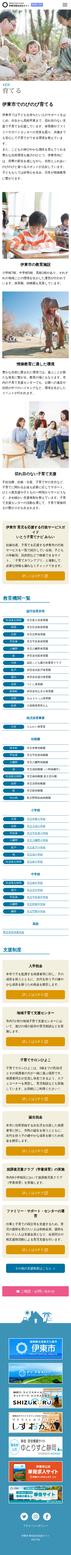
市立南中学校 (35, 882)
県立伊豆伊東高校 (13, 932)
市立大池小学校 (36, 826)
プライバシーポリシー (35, 1525)
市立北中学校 (35, 890)
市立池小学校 (35, 854)
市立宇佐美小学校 (37, 833)
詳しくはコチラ (33, 575)
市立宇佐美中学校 (37, 897)
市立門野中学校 (36, 911)
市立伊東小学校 (36, 818)
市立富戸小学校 (36, 847)
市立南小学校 (35, 861)
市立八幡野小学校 (37, 840)
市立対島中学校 (36, 904)
